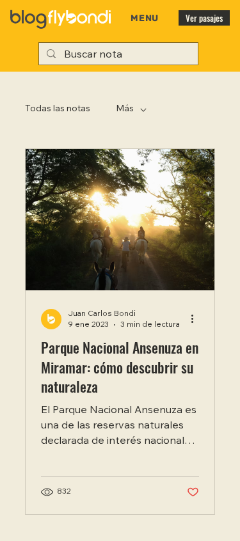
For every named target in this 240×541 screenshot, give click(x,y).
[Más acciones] (197, 319)
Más (125, 109)
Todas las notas (57, 109)
